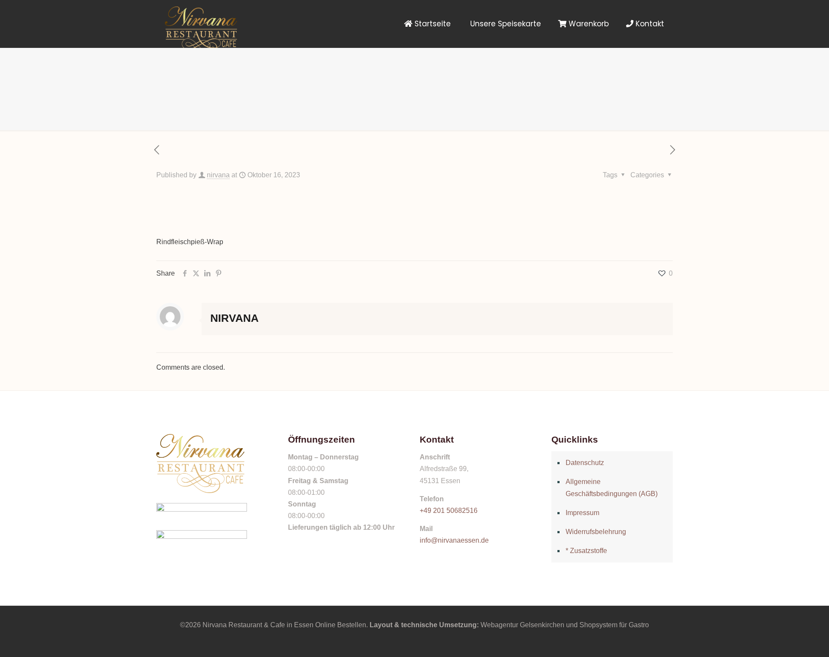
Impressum (582, 512)
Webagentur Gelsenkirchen (522, 625)
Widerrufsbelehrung (596, 531)
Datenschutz (585, 462)
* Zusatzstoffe (586, 550)
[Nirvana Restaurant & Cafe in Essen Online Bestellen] (201, 23)
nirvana (218, 175)
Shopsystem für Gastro (614, 625)
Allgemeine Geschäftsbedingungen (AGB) (612, 487)
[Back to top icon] (787, 639)
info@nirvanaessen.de (454, 540)
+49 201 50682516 (449, 510)
